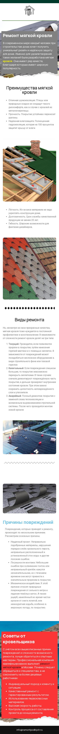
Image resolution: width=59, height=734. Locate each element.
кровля (7, 61)
